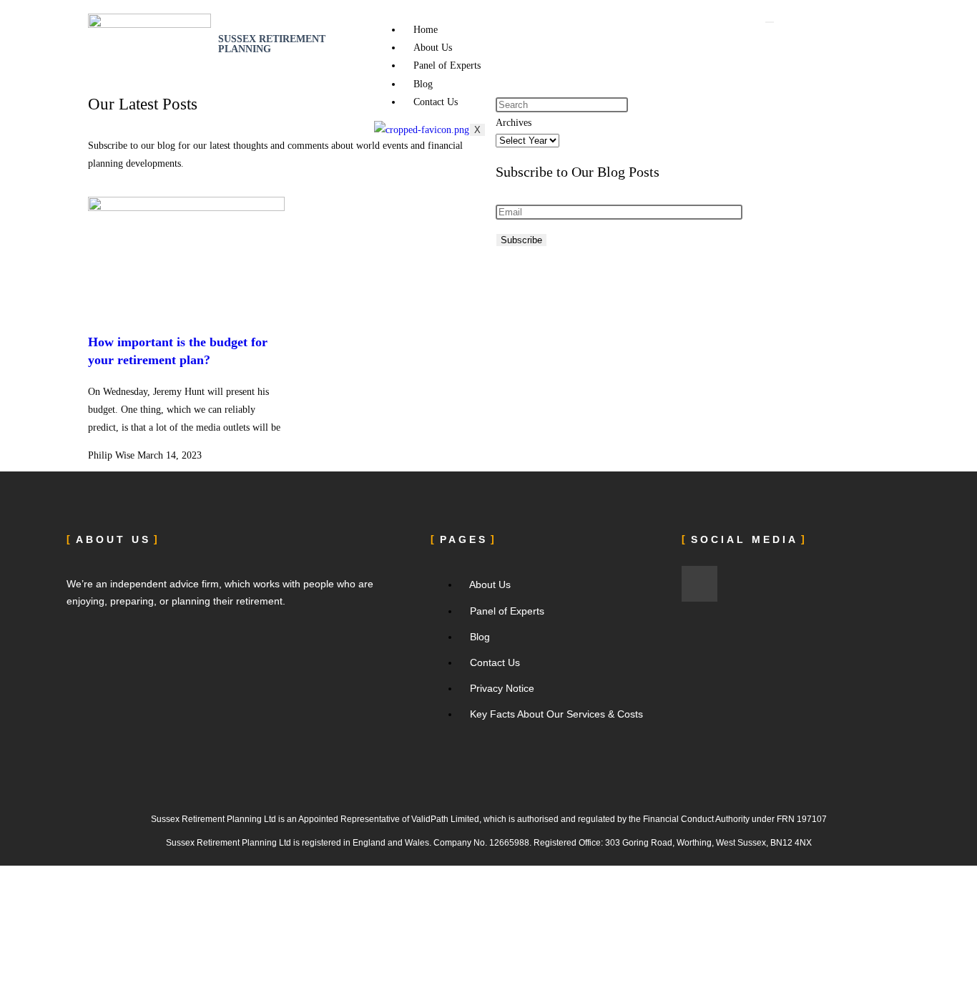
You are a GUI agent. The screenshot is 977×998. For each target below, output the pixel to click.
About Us (432, 47)
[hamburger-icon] (770, 22)
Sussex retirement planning (271, 44)
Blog (423, 84)
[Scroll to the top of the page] (4, 874)
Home (425, 29)
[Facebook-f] (699, 584)
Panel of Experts (447, 65)
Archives (513, 122)
